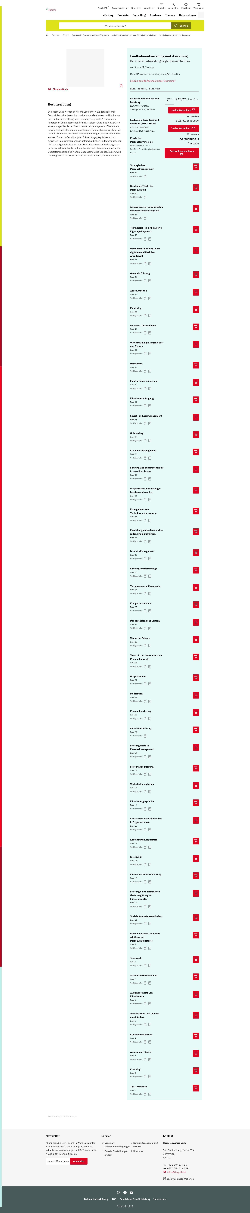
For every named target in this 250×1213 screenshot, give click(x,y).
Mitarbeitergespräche (142, 801)
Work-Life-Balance (140, 638)
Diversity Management (142, 551)
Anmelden (78, 1161)
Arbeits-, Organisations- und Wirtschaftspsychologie (134, 35)
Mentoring (135, 308)
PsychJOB (103, 8)
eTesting (108, 15)
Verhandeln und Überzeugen (145, 585)
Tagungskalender (120, 8)
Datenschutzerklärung (96, 1199)
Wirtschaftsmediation (142, 784)
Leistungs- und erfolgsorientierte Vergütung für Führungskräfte (145, 895)
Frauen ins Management (143, 450)
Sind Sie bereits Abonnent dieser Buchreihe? (152, 80)
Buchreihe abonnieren (182, 151)
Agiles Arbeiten (138, 290)
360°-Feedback (138, 1086)
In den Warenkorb (181, 109)
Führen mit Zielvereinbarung (145, 874)
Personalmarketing (140, 711)
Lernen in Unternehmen (143, 325)
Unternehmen (187, 15)
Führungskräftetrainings (143, 568)
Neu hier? (135, 8)
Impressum (159, 1199)
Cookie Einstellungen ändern (116, 1153)
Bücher (66, 35)
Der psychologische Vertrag (145, 620)
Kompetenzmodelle (140, 603)
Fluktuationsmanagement (144, 381)
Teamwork (136, 958)
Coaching (135, 1069)
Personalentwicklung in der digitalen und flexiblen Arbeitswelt (145, 252)
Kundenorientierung (141, 1034)
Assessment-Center (141, 1051)
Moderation (136, 693)
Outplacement (138, 676)
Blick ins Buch (60, 89)
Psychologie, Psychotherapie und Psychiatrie (90, 35)
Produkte (123, 15)
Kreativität (136, 856)
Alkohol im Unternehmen (143, 975)
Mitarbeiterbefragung (142, 398)
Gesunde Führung (140, 273)
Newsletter (149, 8)
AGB (114, 1199)
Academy (155, 15)
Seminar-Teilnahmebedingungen (117, 1144)
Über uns (138, 1151)
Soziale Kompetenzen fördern (146, 916)
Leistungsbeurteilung (142, 766)
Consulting (139, 15)
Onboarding (136, 433)
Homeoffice (136, 363)
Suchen (184, 25)
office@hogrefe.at (176, 1172)
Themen (170, 15)
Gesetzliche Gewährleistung (135, 1199)
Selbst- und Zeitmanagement (146, 415)
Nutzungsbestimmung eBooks (145, 1144)
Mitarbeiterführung (140, 728)
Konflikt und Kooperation (144, 839)
